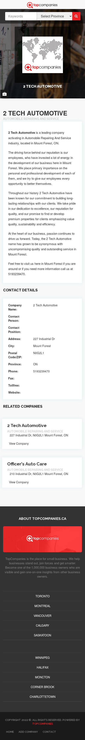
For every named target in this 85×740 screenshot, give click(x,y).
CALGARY (42, 625)
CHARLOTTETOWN (42, 697)
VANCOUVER (42, 616)
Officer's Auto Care (27, 463)
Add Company (28, 731)
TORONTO (42, 596)
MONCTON (42, 677)
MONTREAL (42, 606)
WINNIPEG (42, 657)
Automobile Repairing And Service (31, 118)
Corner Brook (42, 687)
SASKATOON (42, 635)
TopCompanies (42, 723)
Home (10, 731)
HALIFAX (42, 667)
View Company (18, 443)
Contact (49, 731)
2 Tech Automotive (27, 425)
